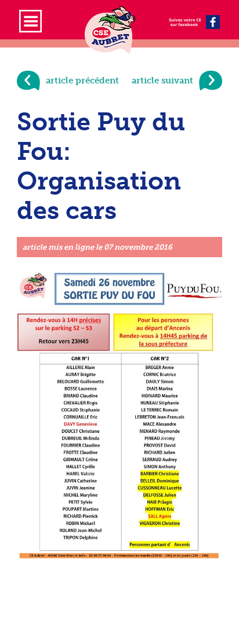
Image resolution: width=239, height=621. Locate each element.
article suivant (162, 80)
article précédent (82, 80)
